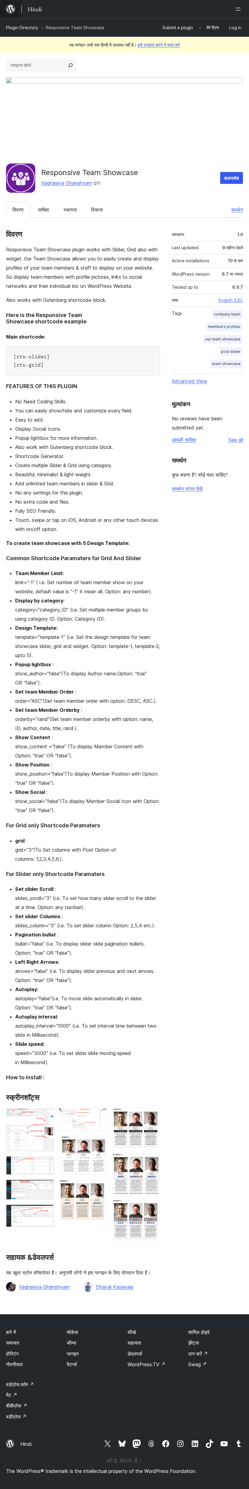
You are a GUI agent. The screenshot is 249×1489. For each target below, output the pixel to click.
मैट (11, 1395)
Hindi (26, 1444)
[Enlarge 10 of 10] (152, 1207)
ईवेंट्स (193, 1343)
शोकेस (72, 1332)
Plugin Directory (22, 27)
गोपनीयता (14, 1364)
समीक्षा (43, 210)
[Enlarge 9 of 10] (152, 1161)
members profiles (224, 326)
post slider (230, 351)
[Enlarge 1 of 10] (46, 1116)
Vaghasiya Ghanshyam (66, 183)
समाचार (12, 1343)
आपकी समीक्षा (184, 440)
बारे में (11, 1332)
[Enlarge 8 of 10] (152, 1116)
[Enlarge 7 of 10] (99, 1188)
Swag (197, 1364)
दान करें (198, 1354)
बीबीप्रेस (16, 1406)
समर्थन (237, 210)
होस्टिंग (12, 1354)
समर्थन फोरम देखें (187, 489)
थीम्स (71, 1343)
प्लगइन (73, 1354)
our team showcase (222, 339)
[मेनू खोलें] (239, 9)
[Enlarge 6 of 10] (99, 1144)
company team (227, 314)
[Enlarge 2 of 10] (46, 1164)
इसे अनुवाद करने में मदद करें (159, 44)
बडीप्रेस (16, 1417)
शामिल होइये (199, 1332)
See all (235, 440)
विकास (97, 210)
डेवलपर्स (135, 1354)
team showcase (226, 363)
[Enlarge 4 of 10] (46, 1213)
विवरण (18, 210)
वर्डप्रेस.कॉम (20, 1384)
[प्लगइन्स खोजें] (70, 65)
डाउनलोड (231, 178)
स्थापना (70, 210)
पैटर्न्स (72, 1364)
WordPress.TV (146, 1364)
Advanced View (189, 381)
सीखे (132, 1332)
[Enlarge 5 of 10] (99, 1116)
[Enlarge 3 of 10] (46, 1188)
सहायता (134, 1343)
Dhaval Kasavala (114, 1287)
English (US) (231, 300)
